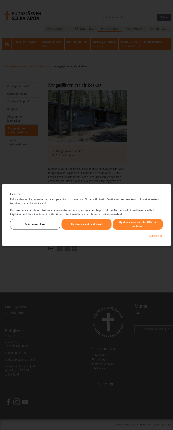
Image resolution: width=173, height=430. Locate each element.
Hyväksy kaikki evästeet (86, 224)
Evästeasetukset (35, 224)
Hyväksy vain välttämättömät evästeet (138, 224)
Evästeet (156, 236)
